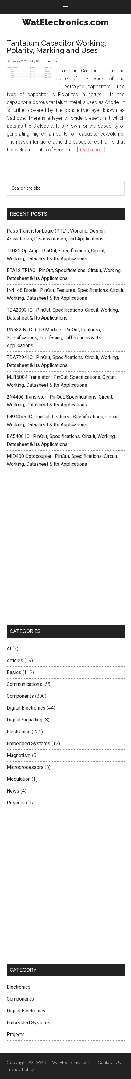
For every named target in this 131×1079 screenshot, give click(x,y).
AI (9, 649)
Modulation (18, 779)
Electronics (18, 732)
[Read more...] (91, 150)
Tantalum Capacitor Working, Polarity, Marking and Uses (57, 47)
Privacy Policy (20, 1069)
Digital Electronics (26, 708)
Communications (24, 684)
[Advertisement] (65, 547)
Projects (16, 803)
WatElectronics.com (65, 22)
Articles (15, 660)
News (13, 791)
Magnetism (19, 755)
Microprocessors (25, 767)
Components (20, 696)
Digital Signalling (24, 720)
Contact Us (109, 1062)
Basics (14, 672)
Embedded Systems (28, 743)
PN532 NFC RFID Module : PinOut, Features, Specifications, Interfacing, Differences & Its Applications (54, 337)
